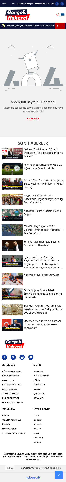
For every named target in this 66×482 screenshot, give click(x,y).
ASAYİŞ (37, 429)
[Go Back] (59, 475)
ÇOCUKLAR (39, 394)
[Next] (62, 26)
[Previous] (57, 26)
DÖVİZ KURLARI (9, 389)
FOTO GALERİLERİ (10, 376)
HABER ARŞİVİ (9, 429)
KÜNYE (20, 4)
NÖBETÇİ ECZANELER (12, 402)
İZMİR (36, 415)
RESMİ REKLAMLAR (44, 4)
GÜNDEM (38, 420)
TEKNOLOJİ (39, 385)
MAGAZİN (38, 371)
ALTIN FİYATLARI (10, 394)
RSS (10, 467)
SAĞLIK (37, 442)
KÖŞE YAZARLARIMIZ (12, 371)
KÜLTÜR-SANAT (41, 376)
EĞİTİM (37, 380)
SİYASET (38, 424)
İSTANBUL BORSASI (11, 385)
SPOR (36, 433)
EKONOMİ (38, 438)
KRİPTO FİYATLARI (11, 398)
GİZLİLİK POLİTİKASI (11, 420)
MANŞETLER (8, 380)
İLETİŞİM (29, 4)
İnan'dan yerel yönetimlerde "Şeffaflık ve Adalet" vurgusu (28, 25)
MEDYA (37, 389)
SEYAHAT (38, 398)
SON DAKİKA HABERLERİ (13, 433)
